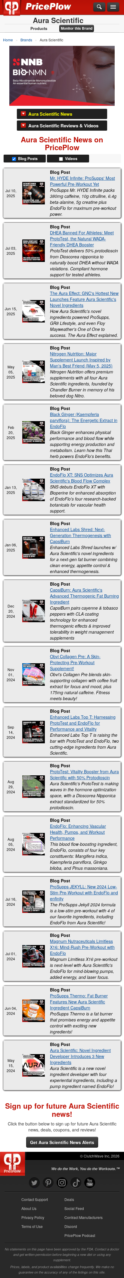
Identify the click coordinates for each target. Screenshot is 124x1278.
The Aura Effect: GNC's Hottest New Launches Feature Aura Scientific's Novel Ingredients (84, 299)
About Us (28, 1208)
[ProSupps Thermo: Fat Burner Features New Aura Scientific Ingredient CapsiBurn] (33, 1011)
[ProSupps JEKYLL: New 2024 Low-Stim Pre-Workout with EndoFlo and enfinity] (33, 901)
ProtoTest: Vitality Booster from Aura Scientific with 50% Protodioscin (84, 774)
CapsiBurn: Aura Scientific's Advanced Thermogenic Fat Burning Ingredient (84, 596)
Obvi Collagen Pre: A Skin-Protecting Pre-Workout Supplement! (75, 662)
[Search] (99, 7)
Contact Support (34, 1199)
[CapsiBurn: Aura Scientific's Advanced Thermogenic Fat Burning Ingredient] (33, 611)
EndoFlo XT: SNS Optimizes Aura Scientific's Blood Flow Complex (81, 478)
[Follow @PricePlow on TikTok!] (75, 1182)
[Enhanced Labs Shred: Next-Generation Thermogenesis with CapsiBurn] (33, 547)
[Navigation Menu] (113, 7)
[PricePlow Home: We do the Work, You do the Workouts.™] (16, 11)
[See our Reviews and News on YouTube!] (89, 1182)
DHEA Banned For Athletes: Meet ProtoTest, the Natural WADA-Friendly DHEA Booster (82, 239)
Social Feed (74, 1208)
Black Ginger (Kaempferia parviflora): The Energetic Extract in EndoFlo (83, 420)
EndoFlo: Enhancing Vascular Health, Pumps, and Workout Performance (78, 832)
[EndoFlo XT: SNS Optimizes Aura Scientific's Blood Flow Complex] (33, 490)
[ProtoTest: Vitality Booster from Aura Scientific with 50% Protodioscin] (33, 786)
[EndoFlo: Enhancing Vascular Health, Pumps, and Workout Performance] (33, 844)
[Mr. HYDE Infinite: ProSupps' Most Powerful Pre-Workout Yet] (33, 193)
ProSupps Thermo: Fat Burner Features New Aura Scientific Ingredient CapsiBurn (79, 1002)
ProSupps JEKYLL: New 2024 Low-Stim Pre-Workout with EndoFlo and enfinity (84, 893)
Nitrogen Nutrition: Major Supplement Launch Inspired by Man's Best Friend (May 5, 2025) (81, 360)
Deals (69, 1199)
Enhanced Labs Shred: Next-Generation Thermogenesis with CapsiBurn (80, 535)
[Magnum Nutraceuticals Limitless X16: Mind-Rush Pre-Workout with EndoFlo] (33, 956)
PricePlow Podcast (79, 1235)
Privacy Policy (32, 1217)
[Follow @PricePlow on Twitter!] (34, 1182)
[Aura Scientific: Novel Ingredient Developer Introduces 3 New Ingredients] (33, 1065)
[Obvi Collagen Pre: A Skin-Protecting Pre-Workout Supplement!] (33, 674)
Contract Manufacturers (83, 1217)
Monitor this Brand (76, 28)
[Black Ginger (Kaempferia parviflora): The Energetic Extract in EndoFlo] (33, 432)
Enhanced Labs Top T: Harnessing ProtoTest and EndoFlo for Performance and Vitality (83, 723)
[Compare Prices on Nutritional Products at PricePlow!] (13, 1162)
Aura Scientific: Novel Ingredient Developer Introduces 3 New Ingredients (80, 1056)
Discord (70, 1226)
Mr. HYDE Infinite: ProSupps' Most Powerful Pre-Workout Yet (82, 181)
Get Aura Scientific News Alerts (62, 1142)
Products (38, 28)
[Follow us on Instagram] (62, 1182)
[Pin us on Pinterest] (48, 1182)
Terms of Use (32, 1226)
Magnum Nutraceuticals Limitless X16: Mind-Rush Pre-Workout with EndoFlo (82, 947)
